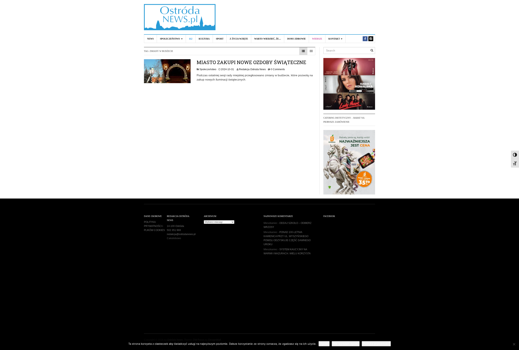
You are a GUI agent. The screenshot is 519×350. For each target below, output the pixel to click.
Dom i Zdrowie (296, 39)
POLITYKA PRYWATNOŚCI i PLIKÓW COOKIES (154, 226)
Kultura (204, 39)
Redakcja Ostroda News (252, 69)
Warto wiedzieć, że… (267, 39)
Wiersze (317, 39)
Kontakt (334, 39)
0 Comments (278, 69)
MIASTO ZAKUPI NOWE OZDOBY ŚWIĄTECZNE (251, 62)
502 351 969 (174, 230)
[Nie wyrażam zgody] (514, 344)
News (150, 39)
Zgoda (324, 343)
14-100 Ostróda (175, 226)
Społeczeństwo (170, 39)
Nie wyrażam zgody (345, 343)
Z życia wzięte (239, 39)
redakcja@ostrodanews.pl (181, 234)
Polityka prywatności (376, 343)
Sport (219, 39)
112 (190, 39)
